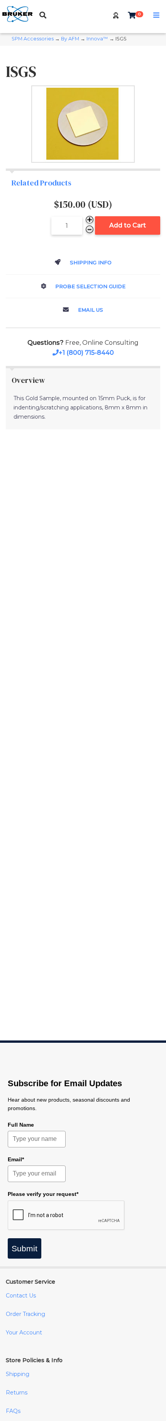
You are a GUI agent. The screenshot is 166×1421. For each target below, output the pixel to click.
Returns (16, 1392)
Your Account (24, 1332)
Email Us (89, 310)
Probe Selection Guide (89, 286)
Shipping (17, 1374)
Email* (16, 1159)
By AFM (70, 39)
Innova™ (97, 39)
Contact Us (21, 1295)
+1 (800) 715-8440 (86, 352)
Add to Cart (127, 225)
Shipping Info (90, 262)
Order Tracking (25, 1314)
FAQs (13, 1411)
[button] (116, 15)
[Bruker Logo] (17, 20)
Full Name (21, 1125)
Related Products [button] (41, 182)
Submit (24, 1248)
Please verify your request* (43, 1194)
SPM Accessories (33, 39)
